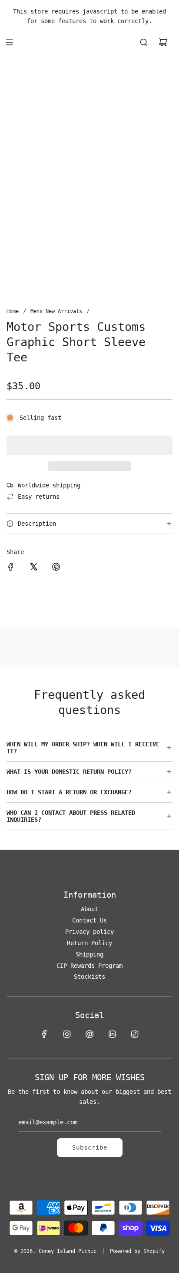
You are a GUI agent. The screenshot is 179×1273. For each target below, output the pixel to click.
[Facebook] (44, 1034)
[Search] (143, 42)
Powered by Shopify (137, 1251)
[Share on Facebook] (10, 568)
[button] (89, 445)
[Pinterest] (89, 1034)
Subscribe (89, 1147)
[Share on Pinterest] (56, 568)
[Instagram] (66, 1034)
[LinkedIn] (112, 1034)
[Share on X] (33, 568)
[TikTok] (134, 1034)
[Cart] (162, 42)
